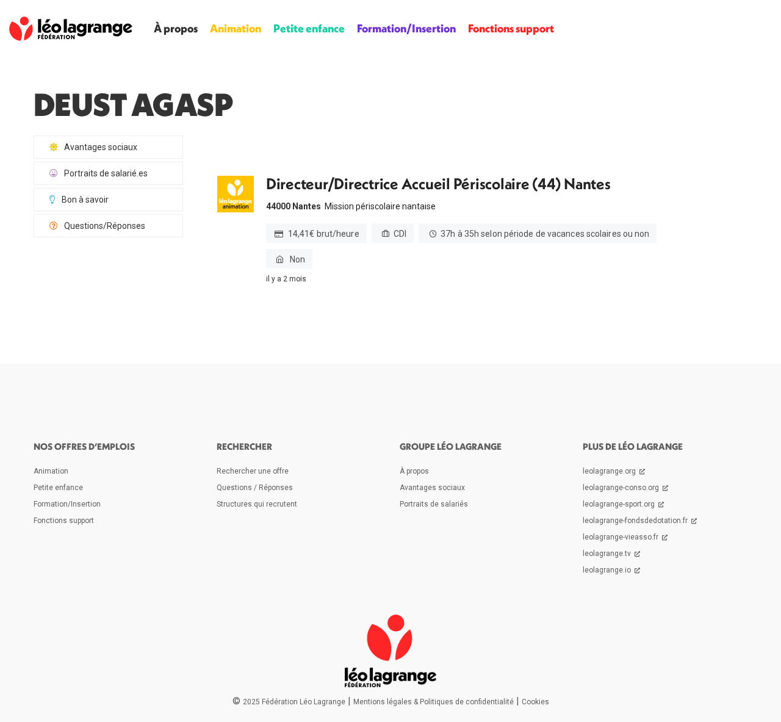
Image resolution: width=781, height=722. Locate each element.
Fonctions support (511, 28)
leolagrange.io (608, 570)
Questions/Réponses (104, 226)
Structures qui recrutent (257, 504)
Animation (235, 28)
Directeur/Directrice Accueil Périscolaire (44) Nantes (438, 184)
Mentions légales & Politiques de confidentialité (433, 702)
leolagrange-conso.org (622, 487)
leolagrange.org (610, 471)
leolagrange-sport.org (620, 504)
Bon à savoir (85, 199)
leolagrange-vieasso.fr (621, 537)
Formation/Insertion (406, 28)
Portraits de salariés (434, 504)
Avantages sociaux (100, 147)
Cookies (535, 702)
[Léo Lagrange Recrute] (70, 28)
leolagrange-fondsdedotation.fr (636, 520)
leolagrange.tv (608, 553)
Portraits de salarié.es (106, 173)
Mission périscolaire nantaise (380, 206)
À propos (176, 28)
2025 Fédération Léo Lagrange (294, 702)
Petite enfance (309, 28)
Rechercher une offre (253, 471)
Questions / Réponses (255, 487)
